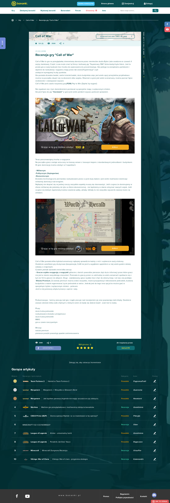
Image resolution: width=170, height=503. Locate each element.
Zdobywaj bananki (27, 11)
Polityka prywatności (125, 498)
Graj (115, 147)
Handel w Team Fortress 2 (58, 381)
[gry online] (20, 3)
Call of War (30, 20)
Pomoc (106, 496)
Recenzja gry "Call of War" (49, 20)
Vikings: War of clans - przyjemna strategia (70, 459)
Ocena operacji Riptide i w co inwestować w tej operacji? (74, 416)
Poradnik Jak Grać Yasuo (60, 442)
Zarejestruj (129, 3)
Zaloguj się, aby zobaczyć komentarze (85, 362)
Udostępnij (48, 348)
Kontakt (143, 496)
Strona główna (107, 3)
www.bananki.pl (70, 495)
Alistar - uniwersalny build (61, 433)
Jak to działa (161, 501)
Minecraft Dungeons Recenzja (54, 450)
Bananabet (65, 11)
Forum (78, 11)
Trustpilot (70, 499)
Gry (13, 11)
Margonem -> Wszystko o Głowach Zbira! (60, 390)
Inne (104, 11)
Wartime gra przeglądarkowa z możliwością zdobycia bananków (67, 407)
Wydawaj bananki (48, 11)
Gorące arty (143, 69)
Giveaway (90, 11)
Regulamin (124, 494)
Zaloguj (149, 3)
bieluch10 (126, 348)
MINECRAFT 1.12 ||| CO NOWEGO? (36, 425)
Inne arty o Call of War (143, 43)
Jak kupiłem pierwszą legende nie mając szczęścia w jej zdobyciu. (71, 399)
